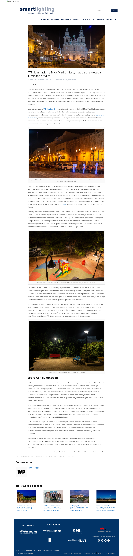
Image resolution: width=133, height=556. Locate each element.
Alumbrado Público (59, 80)
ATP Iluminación (55, 456)
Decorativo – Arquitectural (61, 20)
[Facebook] (98, 540)
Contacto (100, 553)
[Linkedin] (102, 540)
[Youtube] (108, 540)
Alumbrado (45, 20)
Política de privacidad (89, 553)
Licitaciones (100, 20)
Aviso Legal (77, 553)
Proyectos (76, 20)
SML (32, 553)
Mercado (109, 20)
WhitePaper (32, 80)
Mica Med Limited (69, 456)
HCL (93, 20)
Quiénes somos (67, 553)
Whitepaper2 (72, 80)
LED (115, 20)
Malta (62, 456)
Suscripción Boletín (110, 553)
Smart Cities (86, 20)
